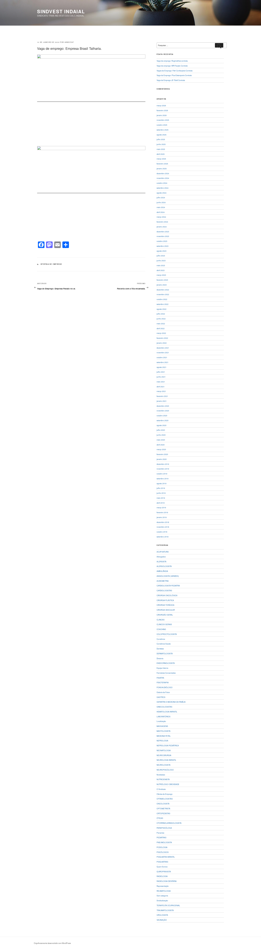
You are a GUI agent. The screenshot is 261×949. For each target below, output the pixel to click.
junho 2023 (161, 260)
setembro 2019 (162, 478)
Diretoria (160, 658)
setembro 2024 (162, 188)
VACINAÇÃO (162, 920)
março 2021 (161, 391)
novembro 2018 (163, 527)
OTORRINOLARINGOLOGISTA (169, 823)
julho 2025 (161, 139)
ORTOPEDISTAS (163, 813)
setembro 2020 (162, 420)
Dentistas (160, 648)
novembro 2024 (163, 178)
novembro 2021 (163, 352)
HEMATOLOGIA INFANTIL (167, 711)
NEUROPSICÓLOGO (165, 770)
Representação (163, 886)
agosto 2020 (161, 425)
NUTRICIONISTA (163, 779)
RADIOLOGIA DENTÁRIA (167, 881)
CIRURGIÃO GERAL (165, 614)
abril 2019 (161, 503)
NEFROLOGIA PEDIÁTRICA (168, 745)
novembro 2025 (163, 120)
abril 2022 (161, 328)
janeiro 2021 (162, 401)
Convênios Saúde (164, 643)
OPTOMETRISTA (163, 808)
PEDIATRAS (161, 837)
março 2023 (161, 275)
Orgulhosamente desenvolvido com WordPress (52, 943)
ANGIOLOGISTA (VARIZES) (168, 576)
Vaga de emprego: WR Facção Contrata (172, 65)
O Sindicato (161, 789)
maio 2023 (161, 265)
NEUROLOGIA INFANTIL (166, 760)
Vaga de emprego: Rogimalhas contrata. (172, 61)
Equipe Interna (162, 668)
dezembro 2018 (163, 522)
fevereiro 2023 (162, 280)
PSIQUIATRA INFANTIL (166, 857)
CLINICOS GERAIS (164, 624)
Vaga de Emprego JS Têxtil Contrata (171, 80)
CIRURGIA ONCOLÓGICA (167, 595)
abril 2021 (161, 386)
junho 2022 (161, 318)
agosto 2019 (161, 483)
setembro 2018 (162, 536)
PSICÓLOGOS (163, 852)
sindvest (69, 42)
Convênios (161, 639)
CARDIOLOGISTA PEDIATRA (168, 585)
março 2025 (161, 158)
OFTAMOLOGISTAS (165, 798)
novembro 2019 (163, 468)
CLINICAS (161, 619)
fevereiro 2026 (162, 110)
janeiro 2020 (162, 459)
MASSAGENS (162, 726)
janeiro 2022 (162, 343)
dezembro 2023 (163, 231)
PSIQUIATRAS (162, 861)
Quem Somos (162, 866)
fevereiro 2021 (162, 396)
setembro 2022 (162, 304)
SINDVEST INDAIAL (61, 11)
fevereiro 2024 (162, 221)
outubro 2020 (162, 415)
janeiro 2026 (162, 115)
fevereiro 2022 (162, 338)
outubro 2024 (162, 183)
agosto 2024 (161, 193)
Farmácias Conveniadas (166, 673)
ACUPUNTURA (163, 551)
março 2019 (161, 507)
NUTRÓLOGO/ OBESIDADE (168, 784)
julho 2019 (161, 488)
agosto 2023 (161, 251)
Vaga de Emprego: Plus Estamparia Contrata (174, 75)
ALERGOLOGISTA (164, 566)
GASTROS (161, 697)
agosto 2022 (161, 309)
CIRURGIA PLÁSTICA (165, 600)
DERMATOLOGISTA (165, 653)
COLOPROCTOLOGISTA (167, 634)
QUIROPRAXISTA (164, 871)
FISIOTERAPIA (163, 682)
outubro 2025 (162, 125)
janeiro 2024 (162, 226)
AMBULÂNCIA (162, 571)
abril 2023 (161, 270)
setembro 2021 (162, 362)
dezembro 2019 (163, 464)
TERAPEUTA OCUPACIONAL (168, 905)
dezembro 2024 (163, 173)
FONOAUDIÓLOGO (165, 687)
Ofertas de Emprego (51, 264)
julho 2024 (161, 197)
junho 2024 (161, 202)
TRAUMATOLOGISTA (165, 910)
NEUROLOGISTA (163, 765)
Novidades (161, 774)
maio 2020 (161, 440)
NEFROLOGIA (162, 740)
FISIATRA (160, 678)
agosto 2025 (161, 134)
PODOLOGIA (162, 847)
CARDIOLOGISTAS (164, 590)
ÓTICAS (160, 818)
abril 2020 (161, 444)
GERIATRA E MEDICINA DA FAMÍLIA (171, 702)
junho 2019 (161, 493)
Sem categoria (162, 895)
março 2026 (161, 105)
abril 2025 (161, 154)
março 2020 (161, 449)
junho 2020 (161, 435)
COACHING (161, 629)
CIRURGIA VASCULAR (166, 610)
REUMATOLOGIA (164, 891)
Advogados (161, 556)
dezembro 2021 (163, 348)
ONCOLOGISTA (163, 803)
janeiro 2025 (162, 168)
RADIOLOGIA (162, 876)
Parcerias (160, 833)
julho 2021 (161, 372)
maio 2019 (161, 498)
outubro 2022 (162, 299)
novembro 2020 (163, 410)
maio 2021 (161, 381)
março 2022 (161, 333)
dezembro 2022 (163, 289)
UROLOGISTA (162, 915)
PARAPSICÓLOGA (164, 828)
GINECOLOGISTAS (164, 706)
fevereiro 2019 (162, 512)
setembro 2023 (162, 246)
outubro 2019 (162, 473)
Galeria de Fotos (163, 692)
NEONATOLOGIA (164, 750)
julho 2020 (161, 430)
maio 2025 (161, 149)
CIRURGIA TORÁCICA (165, 605)
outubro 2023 (162, 241)
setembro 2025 (162, 129)
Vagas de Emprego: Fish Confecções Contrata (174, 70)
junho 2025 (161, 144)
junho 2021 (161, 376)
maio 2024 (161, 207)
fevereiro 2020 (162, 454)
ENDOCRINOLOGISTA (166, 663)
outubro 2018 (162, 531)
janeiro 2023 (162, 284)
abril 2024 (161, 212)
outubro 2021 (162, 357)
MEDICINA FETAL (164, 736)
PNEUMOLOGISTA (164, 842)
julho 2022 (161, 313)
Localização (161, 721)
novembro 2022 (163, 294)
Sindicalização (162, 900)
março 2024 (161, 217)
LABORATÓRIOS (163, 716)
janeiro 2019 (162, 517)
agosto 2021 (161, 367)
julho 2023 (161, 255)
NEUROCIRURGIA (164, 755)
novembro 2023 (163, 236)
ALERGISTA (161, 561)
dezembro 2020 (163, 406)
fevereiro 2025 (162, 163)
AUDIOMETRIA (163, 581)
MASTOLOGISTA (163, 731)
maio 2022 (161, 323)
